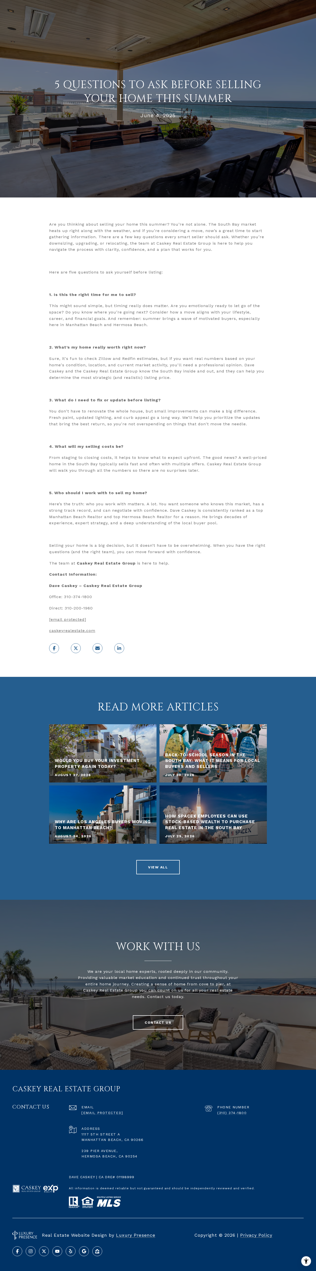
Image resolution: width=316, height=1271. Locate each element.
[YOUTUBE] (57, 1251)
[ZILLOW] (97, 1251)
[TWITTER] (44, 1251)
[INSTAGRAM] (31, 1251)
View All (158, 867)
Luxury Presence (135, 1235)
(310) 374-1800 (232, 1113)
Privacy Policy (256, 1235)
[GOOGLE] (84, 1251)
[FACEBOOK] (17, 1251)
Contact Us (158, 1022)
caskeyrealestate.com (72, 630)
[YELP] (71, 1251)
